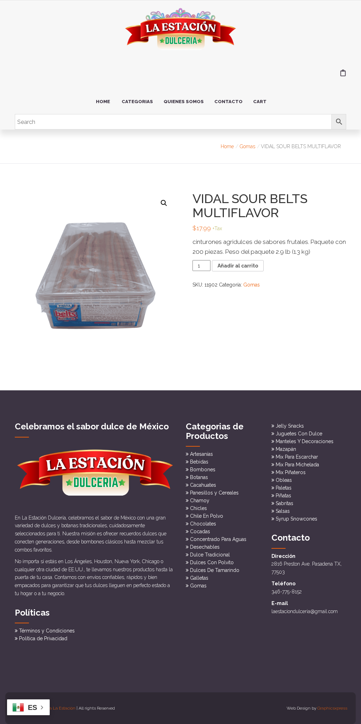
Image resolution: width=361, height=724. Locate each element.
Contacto (228, 101)
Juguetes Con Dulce (299, 433)
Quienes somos (184, 101)
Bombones (202, 469)
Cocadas (200, 531)
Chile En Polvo (206, 516)
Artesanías (201, 454)
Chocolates (203, 524)
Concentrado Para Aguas (218, 539)
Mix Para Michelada (297, 464)
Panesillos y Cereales (214, 493)
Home (103, 101)
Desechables (205, 547)
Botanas (199, 477)
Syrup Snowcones (296, 519)
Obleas (284, 480)
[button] (164, 203)
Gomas (247, 146)
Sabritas (284, 503)
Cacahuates (203, 485)
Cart (260, 101)
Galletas (199, 578)
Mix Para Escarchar (297, 457)
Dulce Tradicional (210, 555)
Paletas (284, 488)
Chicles (198, 508)
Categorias (137, 101)
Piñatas (283, 495)
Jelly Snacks (290, 426)
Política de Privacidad (43, 638)
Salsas (283, 511)
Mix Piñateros (291, 472)
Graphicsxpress (332, 708)
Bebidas (199, 462)
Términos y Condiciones (47, 631)
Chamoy (199, 500)
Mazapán (286, 449)
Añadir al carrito (238, 266)
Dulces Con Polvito (212, 562)
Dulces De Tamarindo (214, 570)
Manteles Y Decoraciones (305, 441)
